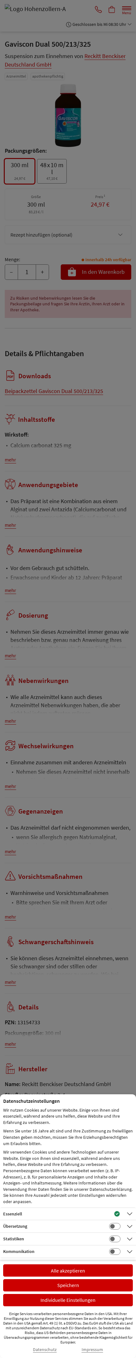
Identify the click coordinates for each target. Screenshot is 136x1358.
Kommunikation (18, 1251)
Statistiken (13, 1239)
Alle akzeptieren (68, 1270)
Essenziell (12, 1214)
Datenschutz (45, 1349)
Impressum (92, 1349)
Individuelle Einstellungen (68, 1300)
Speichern (68, 1285)
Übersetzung (15, 1226)
